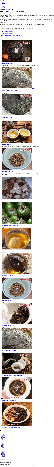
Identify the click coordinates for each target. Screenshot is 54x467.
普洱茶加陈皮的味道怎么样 (8, 144)
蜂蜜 (2, 445)
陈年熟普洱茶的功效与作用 (8, 63)
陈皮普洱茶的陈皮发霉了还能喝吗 (9, 90)
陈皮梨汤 (3, 435)
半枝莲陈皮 (3, 437)
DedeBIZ (11, 465)
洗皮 (2, 446)
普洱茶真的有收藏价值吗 (7, 171)
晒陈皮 (3, 447)
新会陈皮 (3, 3)
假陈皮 (3, 450)
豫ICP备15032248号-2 (19, 465)
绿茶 (2, 442)
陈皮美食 (3, 7)
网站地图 (33, 465)
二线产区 (3, 456)
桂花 (2, 439)
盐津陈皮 (3, 434)
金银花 (3, 436)
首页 (2, 2)
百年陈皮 (3, 451)
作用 (2, 438)
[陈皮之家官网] (2, 0)
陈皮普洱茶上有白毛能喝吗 (8, 117)
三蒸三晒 (3, 453)
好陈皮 (3, 444)
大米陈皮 (3, 452)
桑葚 (2, 448)
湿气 (2, 443)
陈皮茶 (9, 9)
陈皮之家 (5, 465)
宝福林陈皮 (3, 454)
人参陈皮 (3, 455)
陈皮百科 (3, 6)
